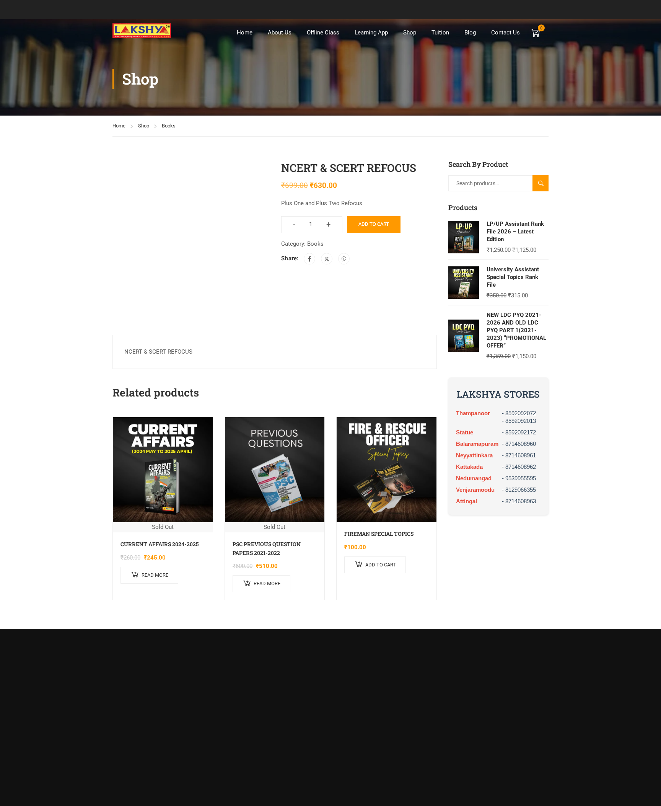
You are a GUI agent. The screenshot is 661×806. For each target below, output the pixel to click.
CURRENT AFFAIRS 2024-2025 (159, 544)
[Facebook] (309, 258)
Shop (409, 32)
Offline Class (323, 32)
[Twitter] (326, 258)
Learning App (371, 32)
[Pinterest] (344, 258)
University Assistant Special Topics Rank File (513, 277)
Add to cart (373, 224)
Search (544, 183)
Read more (155, 575)
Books (169, 126)
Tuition (440, 32)
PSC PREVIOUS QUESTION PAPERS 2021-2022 (267, 548)
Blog (470, 32)
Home (244, 32)
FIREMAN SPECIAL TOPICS (379, 533)
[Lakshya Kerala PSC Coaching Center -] (141, 30)
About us (279, 32)
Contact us (505, 32)
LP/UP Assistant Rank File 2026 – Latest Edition (515, 231)
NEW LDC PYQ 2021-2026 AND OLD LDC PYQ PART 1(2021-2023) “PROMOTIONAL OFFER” (516, 330)
